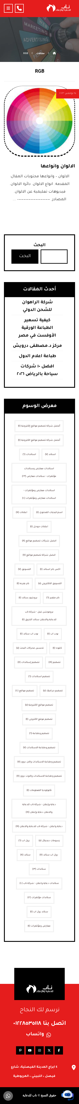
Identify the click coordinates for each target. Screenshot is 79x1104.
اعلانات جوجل (39, 526)
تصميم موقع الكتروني (39, 719)
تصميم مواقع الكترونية (39, 705)
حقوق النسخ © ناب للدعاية (39, 1095)
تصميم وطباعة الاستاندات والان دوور (39, 762)
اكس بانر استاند (50, 569)
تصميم (54, 662)
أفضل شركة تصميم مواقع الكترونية (39, 440)
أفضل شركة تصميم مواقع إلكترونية (39, 426)
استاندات (29, 454)
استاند (50, 454)
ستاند (25, 855)
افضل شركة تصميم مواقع (39, 555)
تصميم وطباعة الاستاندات (39, 747)
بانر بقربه (23, 583)
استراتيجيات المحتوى (49, 512)
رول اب (24, 840)
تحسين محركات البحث (30, 648)
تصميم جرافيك (53, 691)
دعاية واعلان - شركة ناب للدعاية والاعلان (39, 826)
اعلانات (21, 512)
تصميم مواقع (24, 691)
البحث (39, 245)
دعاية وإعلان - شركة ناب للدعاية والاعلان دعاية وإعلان (39, 808)
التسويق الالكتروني (50, 583)
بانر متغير (52, 598)
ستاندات (39, 869)
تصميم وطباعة (39, 733)
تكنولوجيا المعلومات (39, 790)
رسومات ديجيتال (49, 840)
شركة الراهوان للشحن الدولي (37, 306)
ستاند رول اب (39, 912)
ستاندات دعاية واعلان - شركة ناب (39, 883)
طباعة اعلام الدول (37, 356)
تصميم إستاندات (29, 662)
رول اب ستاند (49, 855)
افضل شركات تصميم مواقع (39, 541)
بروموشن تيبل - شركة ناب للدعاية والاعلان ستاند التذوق (39, 616)
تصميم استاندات (39, 676)
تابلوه (57, 648)
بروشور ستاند (28, 598)
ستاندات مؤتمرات (39, 897)
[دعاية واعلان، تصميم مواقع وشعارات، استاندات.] (58, 8)
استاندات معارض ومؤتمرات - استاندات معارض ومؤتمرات (39, 494)
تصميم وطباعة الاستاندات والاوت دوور (39, 776)
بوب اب (52, 634)
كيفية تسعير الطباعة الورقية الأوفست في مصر (37, 328)
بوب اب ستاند (29, 634)
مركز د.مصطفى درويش (37, 346)
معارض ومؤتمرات (39, 926)
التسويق (24, 569)
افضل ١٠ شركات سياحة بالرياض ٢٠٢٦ (37, 370)
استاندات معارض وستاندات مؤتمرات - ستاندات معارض (39, 472)
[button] (8, 8)
